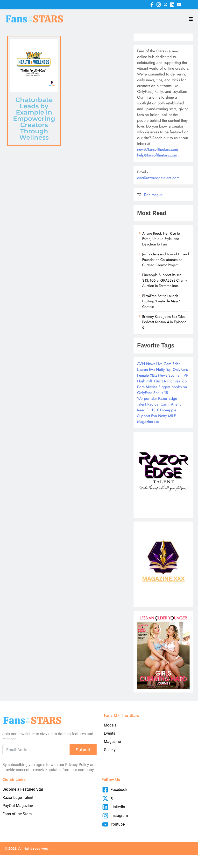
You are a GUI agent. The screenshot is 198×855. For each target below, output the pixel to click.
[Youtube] (179, 4)
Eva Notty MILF (163, 416)
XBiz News (158, 375)
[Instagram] (158, 4)
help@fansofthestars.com (157, 155)
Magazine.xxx (148, 421)
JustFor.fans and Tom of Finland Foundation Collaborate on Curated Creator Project (165, 259)
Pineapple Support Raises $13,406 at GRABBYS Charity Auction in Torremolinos (164, 280)
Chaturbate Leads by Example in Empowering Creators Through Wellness (34, 118)
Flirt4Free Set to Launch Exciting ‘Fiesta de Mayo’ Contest (161, 301)
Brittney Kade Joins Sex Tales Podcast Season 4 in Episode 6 (164, 322)
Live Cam (163, 363)
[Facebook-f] (152, 4)
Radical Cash (158, 404)
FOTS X (153, 410)
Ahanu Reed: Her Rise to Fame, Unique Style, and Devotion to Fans (161, 239)
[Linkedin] (172, 4)
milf (149, 381)
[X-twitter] (165, 4)
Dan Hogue (153, 194)
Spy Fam (175, 375)
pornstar (150, 398)
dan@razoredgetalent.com (158, 178)
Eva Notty (157, 369)
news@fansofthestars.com (157, 149)
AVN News (146, 363)
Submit (83, 749)
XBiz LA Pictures (167, 381)
